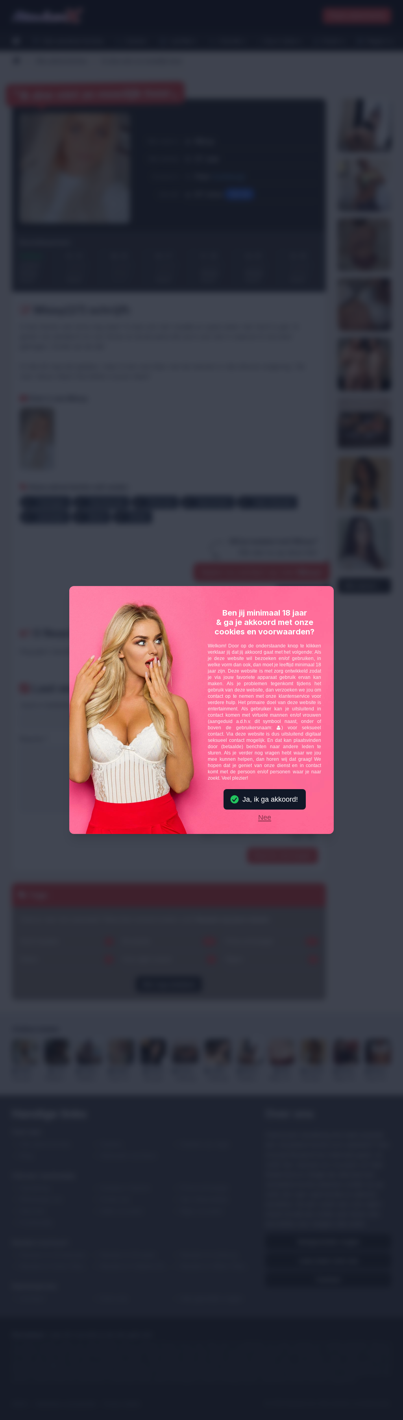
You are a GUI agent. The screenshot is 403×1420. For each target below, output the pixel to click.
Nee (264, 817)
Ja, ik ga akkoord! (270, 799)
